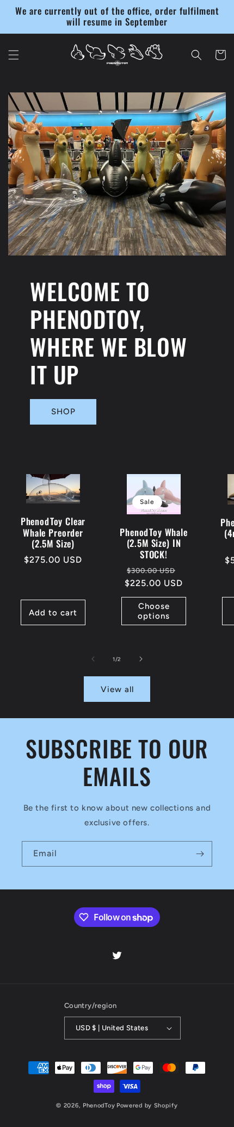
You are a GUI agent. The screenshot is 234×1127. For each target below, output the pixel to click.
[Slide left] (93, 659)
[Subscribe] (200, 854)
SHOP (63, 411)
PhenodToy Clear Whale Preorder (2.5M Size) (53, 532)
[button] (14, 55)
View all (117, 689)
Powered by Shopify (147, 1105)
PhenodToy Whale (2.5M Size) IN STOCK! (154, 543)
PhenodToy (99, 1105)
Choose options (154, 611)
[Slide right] (141, 659)
